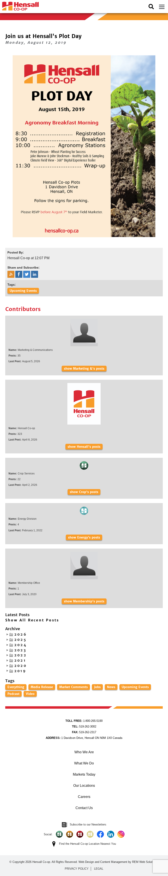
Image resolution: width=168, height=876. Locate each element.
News (111, 687)
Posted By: (15, 252)
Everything (15, 687)
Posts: (13, 355)
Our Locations (84, 785)
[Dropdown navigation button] (161, 6)
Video (30, 694)
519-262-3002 (84, 726)
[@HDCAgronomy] (59, 834)
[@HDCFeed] (69, 834)
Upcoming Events (23, 291)
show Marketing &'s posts (84, 369)
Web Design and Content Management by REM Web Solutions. (119, 862)
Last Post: (15, 361)
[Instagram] (120, 834)
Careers (84, 797)
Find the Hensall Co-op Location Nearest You (87, 843)
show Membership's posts (84, 601)
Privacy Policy (77, 868)
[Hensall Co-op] (19, 5)
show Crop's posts (84, 492)
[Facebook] (100, 834)
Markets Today (84, 774)
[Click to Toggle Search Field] (151, 6)
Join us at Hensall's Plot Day (43, 36)
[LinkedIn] (110, 834)
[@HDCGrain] (79, 834)
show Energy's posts (84, 537)
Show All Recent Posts (32, 620)
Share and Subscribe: (23, 267)
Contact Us (84, 808)
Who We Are (84, 752)
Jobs (97, 687)
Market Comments (73, 687)
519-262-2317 (84, 732)
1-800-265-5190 (84, 720)
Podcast (13, 694)
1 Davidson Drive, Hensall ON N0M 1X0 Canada (84, 738)
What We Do (84, 763)
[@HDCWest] (90, 834)
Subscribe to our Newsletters (88, 824)
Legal (98, 868)
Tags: (11, 284)
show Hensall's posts (84, 447)
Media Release (42, 687)
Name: (13, 349)
